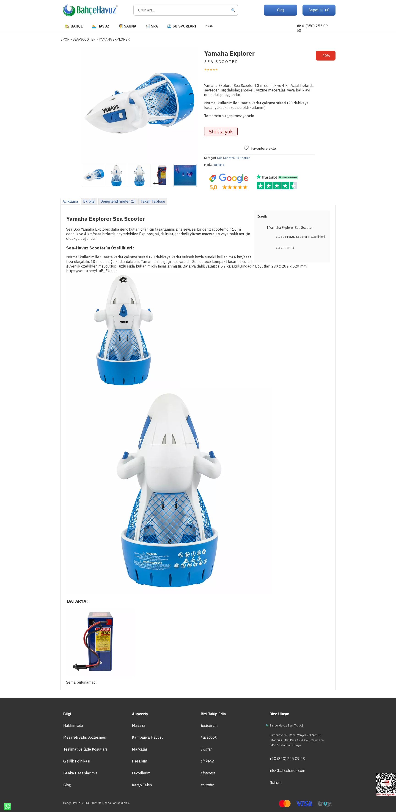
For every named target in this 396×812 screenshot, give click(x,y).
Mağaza (138, 725)
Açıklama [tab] (70, 201)
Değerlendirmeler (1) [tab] (117, 201)
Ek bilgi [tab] (89, 201)
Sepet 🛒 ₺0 (319, 10)
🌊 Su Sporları (181, 26)
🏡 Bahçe (74, 26)
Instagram (209, 725)
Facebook (209, 737)
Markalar (139, 749)
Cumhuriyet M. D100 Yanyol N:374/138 (295, 735)
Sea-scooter (84, 39)
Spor (64, 39)
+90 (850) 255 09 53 (287, 758)
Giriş (280, 10)
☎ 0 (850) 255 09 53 (312, 28)
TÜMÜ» (209, 26)
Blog (67, 785)
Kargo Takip (142, 785)
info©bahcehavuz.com (287, 770)
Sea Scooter (225, 158)
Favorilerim (141, 773)
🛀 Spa (152, 26)
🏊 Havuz (100, 26)
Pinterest (208, 773)
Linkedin (207, 761)
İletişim (276, 782)
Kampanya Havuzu (147, 737)
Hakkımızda (73, 725)
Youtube (207, 785)
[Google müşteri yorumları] (228, 182)
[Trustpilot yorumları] (277, 182)
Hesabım (139, 761)
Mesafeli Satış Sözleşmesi (85, 737)
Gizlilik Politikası (76, 761)
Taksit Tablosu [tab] (152, 201)
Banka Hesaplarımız (80, 773)
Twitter (206, 749)
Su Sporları (243, 158)
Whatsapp (5, 806)
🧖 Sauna (127, 26)
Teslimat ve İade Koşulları (85, 749)
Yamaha (219, 165)
